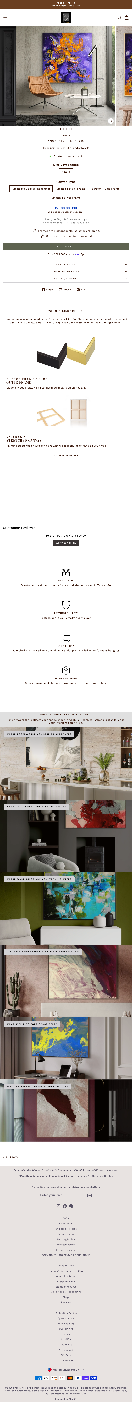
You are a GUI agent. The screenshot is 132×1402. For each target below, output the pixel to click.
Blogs (66, 1297)
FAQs (66, 1218)
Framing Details (66, 271)
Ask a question (66, 278)
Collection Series (66, 1313)
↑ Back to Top (11, 1157)
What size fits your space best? (32, 1024)
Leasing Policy (66, 1239)
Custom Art (66, 1328)
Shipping (52, 211)
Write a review (66, 542)
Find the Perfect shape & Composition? (37, 1086)
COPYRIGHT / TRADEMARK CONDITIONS (66, 1255)
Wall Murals (65, 1360)
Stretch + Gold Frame (106, 188)
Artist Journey (66, 1281)
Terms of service (66, 1249)
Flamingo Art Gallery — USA (66, 1271)
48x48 (66, 171)
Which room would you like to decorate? (39, 734)
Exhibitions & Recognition (66, 1291)
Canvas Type (66, 182)
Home (65, 135)
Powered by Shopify (66, 1399)
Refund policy (66, 1234)
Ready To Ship (66, 1323)
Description (66, 264)
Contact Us (66, 1223)
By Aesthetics (66, 1318)
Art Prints (66, 1344)
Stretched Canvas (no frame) (31, 188)
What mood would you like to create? (36, 807)
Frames (66, 1334)
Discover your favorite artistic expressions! (43, 952)
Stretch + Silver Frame (66, 197)
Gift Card (66, 1355)
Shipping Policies (66, 1228)
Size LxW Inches (66, 164)
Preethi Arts (66, 1265)
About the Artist (66, 1276)
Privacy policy (66, 1244)
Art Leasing (66, 1349)
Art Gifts (66, 1339)
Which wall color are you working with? (39, 879)
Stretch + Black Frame (70, 188)
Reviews (66, 1302)
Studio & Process (66, 1286)
